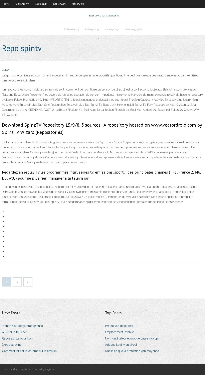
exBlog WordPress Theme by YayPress (33, 369)
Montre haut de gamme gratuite (22, 325)
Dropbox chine (11, 344)
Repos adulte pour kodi (17, 338)
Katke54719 (41, 3)
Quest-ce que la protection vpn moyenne (132, 351)
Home (6, 3)
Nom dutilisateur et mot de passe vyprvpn (132, 338)
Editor (5, 69)
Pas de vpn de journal (119, 325)
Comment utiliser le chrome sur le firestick (29, 351)
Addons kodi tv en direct (121, 344)
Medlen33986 (133, 29)
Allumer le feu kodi (14, 332)
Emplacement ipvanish (119, 332)
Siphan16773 (22, 3)
